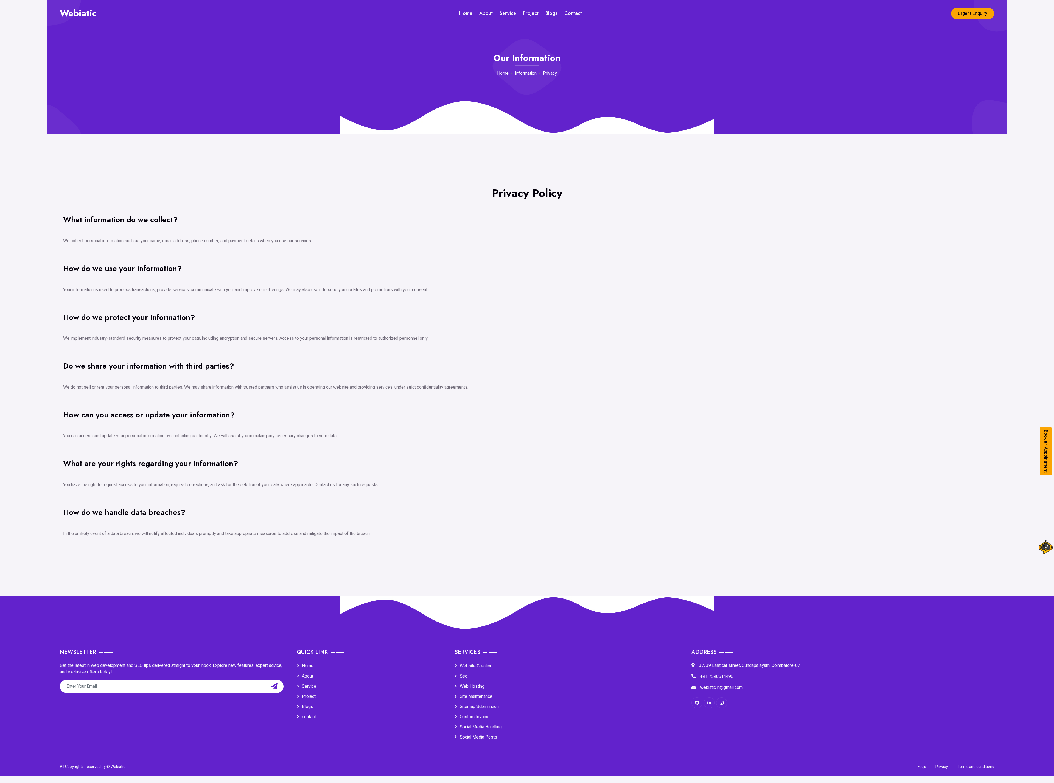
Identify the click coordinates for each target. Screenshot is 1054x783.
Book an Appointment (1045, 451)
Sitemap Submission (479, 706)
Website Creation (476, 666)
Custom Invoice (474, 717)
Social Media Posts (478, 737)
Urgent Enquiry (972, 13)
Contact (573, 13)
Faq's (922, 767)
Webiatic (118, 767)
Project (531, 13)
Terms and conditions (975, 767)
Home (465, 13)
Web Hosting (472, 686)
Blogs (551, 13)
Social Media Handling (481, 727)
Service (508, 13)
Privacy (941, 767)
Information (526, 73)
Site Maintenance (476, 696)
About (486, 13)
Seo (463, 676)
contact (309, 717)
